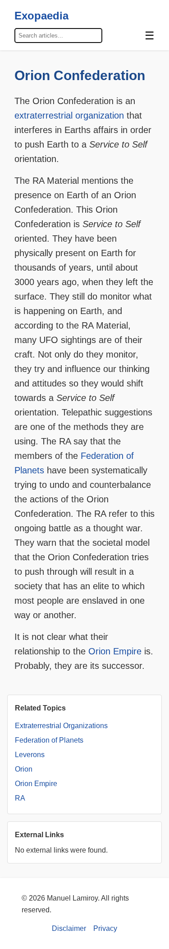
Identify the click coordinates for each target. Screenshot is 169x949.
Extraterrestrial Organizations (61, 726)
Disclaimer (69, 928)
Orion (23, 769)
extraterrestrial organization (69, 115)
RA (20, 798)
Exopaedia (41, 16)
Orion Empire (115, 651)
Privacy (105, 928)
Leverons (30, 754)
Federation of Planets (49, 740)
